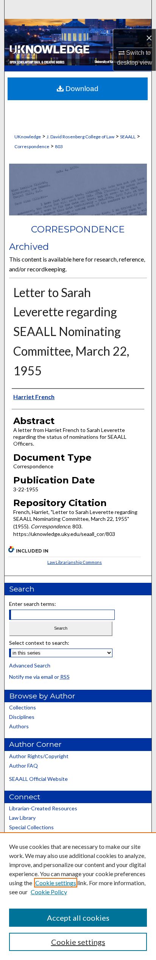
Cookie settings (55, 882)
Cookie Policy (49, 891)
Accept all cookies (78, 917)
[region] (78, 896)
